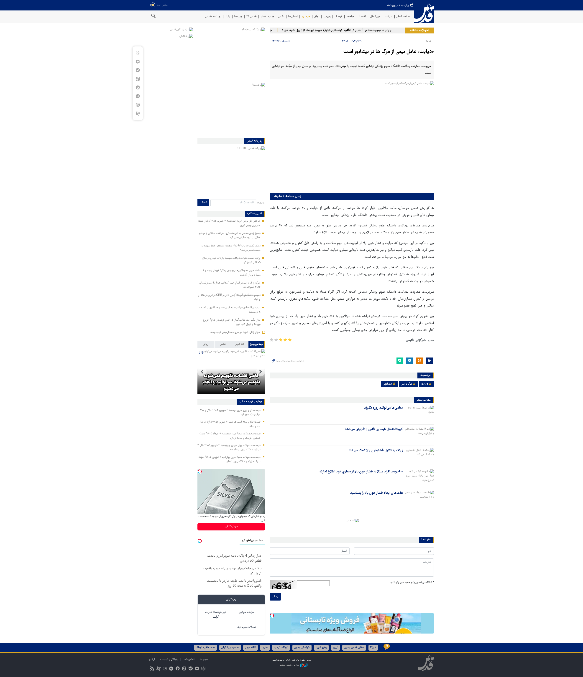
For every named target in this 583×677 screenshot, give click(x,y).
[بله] (138, 70)
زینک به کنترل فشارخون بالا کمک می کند (375, 450)
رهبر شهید (321, 647)
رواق (316, 16)
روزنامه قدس (213, 16)
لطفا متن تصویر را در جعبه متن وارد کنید (412, 582)
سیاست (388, 16)
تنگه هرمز (250, 647)
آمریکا (373, 647)
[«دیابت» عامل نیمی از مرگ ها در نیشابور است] (352, 136)
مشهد (265, 647)
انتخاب (203, 203)
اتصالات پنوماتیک (246, 627)
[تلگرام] (138, 96)
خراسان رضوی (302, 647)
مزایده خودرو (246, 612)
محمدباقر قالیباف (205, 647)
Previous (260, 371)
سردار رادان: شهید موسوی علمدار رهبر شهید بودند (235, 332)
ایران (335, 647)
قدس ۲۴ (251, 16)
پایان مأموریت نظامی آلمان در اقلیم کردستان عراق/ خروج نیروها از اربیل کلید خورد (347, 30)
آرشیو (152, 659)
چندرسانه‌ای (267, 16)
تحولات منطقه (419, 30)
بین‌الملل (375, 16)
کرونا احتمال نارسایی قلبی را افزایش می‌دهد (374, 429)
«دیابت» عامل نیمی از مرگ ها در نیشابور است (388, 52)
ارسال (275, 597)
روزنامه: (261, 203)
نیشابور (388, 384)
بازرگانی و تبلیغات (169, 659)
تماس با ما (189, 659)
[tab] (256, 344)
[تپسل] (272, 615)
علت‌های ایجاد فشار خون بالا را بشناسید (376, 493)
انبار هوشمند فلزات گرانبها (216, 614)
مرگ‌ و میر (406, 384)
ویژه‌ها (238, 16)
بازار (227, 16)
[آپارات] (138, 114)
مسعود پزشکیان (230, 647)
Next (202, 371)
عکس (281, 16)
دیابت (424, 384)
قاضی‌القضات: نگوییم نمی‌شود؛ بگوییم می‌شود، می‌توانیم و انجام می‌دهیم (231, 382)
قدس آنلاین (424, 13)
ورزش (327, 16)
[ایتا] (138, 79)
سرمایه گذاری (231, 527)
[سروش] (138, 88)
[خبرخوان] (152, 669)
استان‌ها (293, 16)
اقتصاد (362, 16)
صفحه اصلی (403, 16)
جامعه (350, 16)
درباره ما (204, 659)
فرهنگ (339, 16)
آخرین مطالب (254, 213)
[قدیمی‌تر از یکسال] (419, 413)
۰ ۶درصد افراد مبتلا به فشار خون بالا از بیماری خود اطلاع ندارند (361, 471)
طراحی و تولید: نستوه (290, 665)
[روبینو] (138, 62)
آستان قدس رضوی (354, 647)
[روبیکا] (138, 53)
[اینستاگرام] (138, 105)
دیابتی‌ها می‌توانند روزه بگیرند (383, 408)
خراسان (306, 16)
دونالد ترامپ (281, 647)
